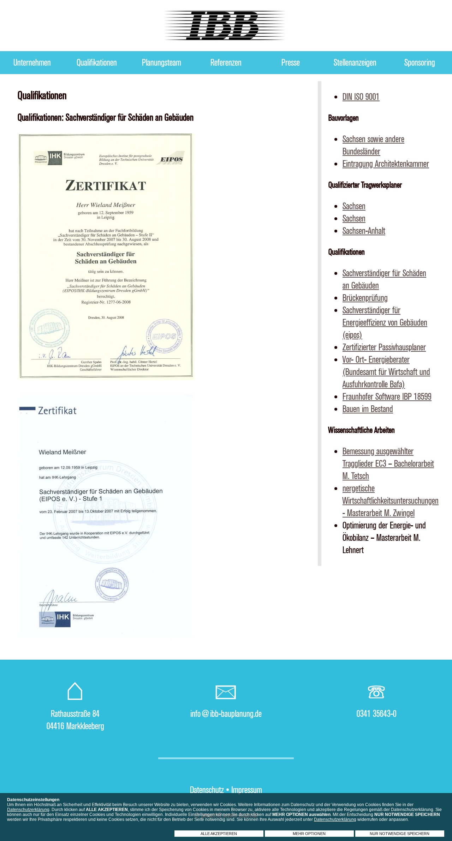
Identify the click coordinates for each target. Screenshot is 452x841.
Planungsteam (161, 62)
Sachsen (354, 206)
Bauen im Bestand (368, 409)
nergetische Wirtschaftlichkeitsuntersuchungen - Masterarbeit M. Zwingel (391, 501)
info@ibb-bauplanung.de (226, 714)
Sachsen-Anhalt (364, 231)
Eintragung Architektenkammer (386, 164)
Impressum (246, 790)
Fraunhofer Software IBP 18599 (387, 397)
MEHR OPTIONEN (309, 833)
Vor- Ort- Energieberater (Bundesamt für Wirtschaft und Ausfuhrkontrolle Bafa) (386, 372)
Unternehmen (32, 62)
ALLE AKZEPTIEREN (219, 833)
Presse (290, 62)
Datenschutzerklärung (28, 809)
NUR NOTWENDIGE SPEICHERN (399, 833)
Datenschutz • (209, 790)
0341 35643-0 (377, 714)
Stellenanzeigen (355, 62)
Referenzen (226, 62)
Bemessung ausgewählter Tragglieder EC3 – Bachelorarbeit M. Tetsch (388, 464)
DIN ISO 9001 (361, 97)
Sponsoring (419, 62)
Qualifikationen (97, 62)
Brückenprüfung (365, 298)
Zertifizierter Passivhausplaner (384, 347)
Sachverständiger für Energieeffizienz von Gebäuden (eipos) (385, 322)
